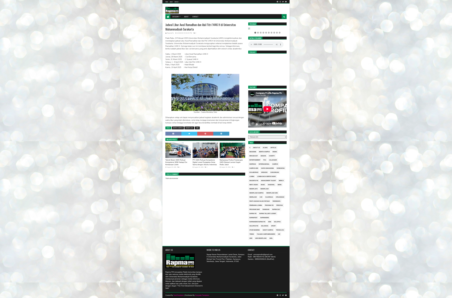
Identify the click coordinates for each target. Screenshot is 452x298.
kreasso (264, 172)
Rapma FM (252, 213)
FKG (264, 159)
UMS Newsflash (260, 238)
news (279, 184)
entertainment (254, 159)
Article (273, 147)
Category (175, 16)
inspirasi (252, 163)
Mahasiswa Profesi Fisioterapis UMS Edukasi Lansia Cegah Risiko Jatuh (231, 162)
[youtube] (286, 2)
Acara (265, 147)
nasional (271, 184)
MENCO (281, 180)
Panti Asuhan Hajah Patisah (259, 200)
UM (279, 233)
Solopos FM (253, 225)
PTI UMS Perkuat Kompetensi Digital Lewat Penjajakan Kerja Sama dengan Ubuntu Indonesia (205, 162)
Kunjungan (274, 172)
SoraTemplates (179, 295)
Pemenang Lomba (255, 205)
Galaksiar (273, 159)
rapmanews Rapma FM (257, 221)
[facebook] (277, 2)
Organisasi (280, 196)
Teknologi (280, 229)
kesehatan (281, 168)
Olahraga (269, 196)
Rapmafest (253, 217)
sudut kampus (268, 229)
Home (166, 2)
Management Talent (268, 180)
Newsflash (189, 128)
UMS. (271, 238)
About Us (256, 147)
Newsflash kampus (256, 192)
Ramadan (266, 209)
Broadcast (253, 155)
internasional (264, 163)
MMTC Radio (253, 184)
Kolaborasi (253, 172)
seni (269, 221)
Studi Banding (254, 229)
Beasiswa (252, 151)
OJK (261, 196)
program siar (254, 209)
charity (272, 155)
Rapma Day (276, 209)
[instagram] (280, 2)
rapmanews (264, 217)
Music (263, 184)
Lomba (251, 176)
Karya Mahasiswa (267, 168)
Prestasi (279, 205)
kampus (275, 163)
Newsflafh (253, 188)
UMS (197, 128)
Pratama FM (269, 205)
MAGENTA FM (253, 180)
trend (251, 233)
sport (273, 225)
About (171, 2)
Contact (176, 2)
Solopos (277, 221)
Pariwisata (276, 200)
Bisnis (275, 151)
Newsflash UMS (272, 192)
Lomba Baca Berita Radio (266, 176)
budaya (263, 155)
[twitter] (283, 2)
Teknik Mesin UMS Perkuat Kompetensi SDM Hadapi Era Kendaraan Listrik (176, 162)
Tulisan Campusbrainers (266, 233)
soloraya (264, 225)
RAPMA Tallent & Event (267, 213)
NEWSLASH (253, 196)
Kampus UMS (253, 168)
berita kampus (178, 128)
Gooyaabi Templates (202, 295)
